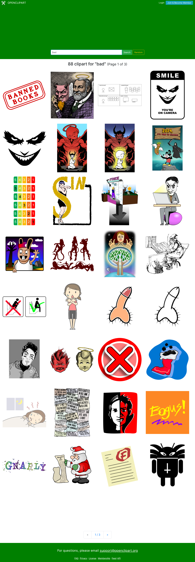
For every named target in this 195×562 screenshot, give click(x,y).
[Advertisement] (97, 27)
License (92, 558)
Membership (104, 558)
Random (138, 52)
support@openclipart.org (119, 550)
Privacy (83, 558)
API (119, 558)
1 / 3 (97, 534)
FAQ (76, 558)
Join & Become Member (179, 2)
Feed (114, 558)
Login (161, 2)
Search (127, 52)
